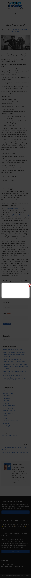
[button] (29, 285)
